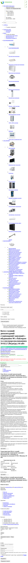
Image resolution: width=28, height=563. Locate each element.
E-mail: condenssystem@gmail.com (11, 524)
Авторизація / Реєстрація (11, 35)
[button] (5, 24)
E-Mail (2, 543)
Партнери (5, 505)
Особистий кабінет (7, 511)
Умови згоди (6, 498)
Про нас (5, 492)
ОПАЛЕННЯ (6, 140)
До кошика (3, 365)
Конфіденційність (7, 496)
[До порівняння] (20, 365)
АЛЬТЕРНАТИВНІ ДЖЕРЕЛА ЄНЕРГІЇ (12, 271)
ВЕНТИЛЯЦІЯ (6, 241)
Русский (8, 32)
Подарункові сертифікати (9, 504)
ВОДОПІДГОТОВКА (8, 287)
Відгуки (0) (5, 371)
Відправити (3, 558)
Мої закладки (6, 513)
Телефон (2, 545)
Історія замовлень (7, 512)
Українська (8, 30)
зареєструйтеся (17, 487)
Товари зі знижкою (7, 506)
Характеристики (7, 370)
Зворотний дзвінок (5, 321)
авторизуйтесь (8, 487)
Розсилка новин (7, 514)
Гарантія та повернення (8, 495)
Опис (4, 369)
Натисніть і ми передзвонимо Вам (13, 8)
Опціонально (4, 548)
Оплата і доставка (7, 494)
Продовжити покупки (5, 536)
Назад (2, 532)
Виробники (6, 502)
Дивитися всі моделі (5, 353)
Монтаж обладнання (8, 493)
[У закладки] (19, 365)
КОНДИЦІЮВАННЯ (8, 40)
